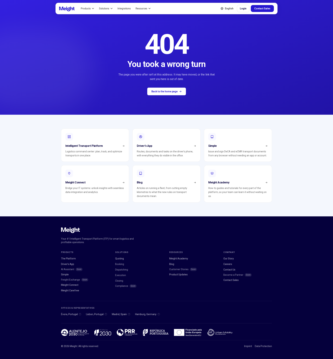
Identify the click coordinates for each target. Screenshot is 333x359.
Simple (65, 274)
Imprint (248, 346)
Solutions (104, 8)
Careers (227, 264)
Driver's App (67, 264)
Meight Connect (69, 285)
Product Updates (178, 274)
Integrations (124, 8)
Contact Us (229, 269)
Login (243, 8)
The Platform (68, 258)
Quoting (119, 258)
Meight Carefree (70, 290)
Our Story (228, 258)
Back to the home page (164, 91)
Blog (171, 264)
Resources (141, 8)
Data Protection (263, 346)
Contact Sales (262, 8)
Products (86, 8)
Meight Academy (178, 258)
